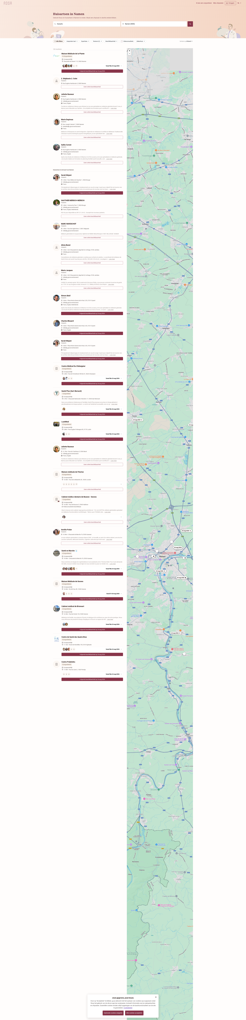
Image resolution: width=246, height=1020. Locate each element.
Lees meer (114, 108)
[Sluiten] (156, 997)
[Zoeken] (190, 24)
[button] (137, 419)
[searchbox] (86, 24)
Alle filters (59, 41)
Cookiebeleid (128, 1008)
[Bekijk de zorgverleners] (92, 517)
